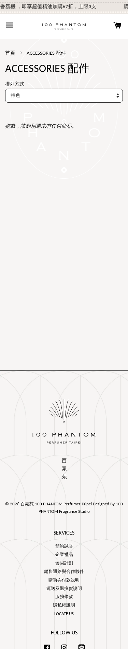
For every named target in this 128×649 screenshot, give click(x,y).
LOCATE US (64, 614)
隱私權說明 (64, 605)
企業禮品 (64, 555)
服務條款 (64, 597)
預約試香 (64, 546)
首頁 (10, 53)
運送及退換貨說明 (64, 589)
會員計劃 (64, 563)
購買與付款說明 (64, 580)
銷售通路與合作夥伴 (64, 572)
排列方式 (14, 84)
